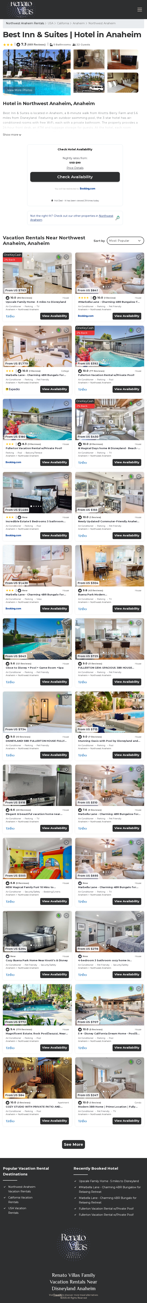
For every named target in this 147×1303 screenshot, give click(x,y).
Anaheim (79, 23)
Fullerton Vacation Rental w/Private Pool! (106, 375)
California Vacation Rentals (20, 1200)
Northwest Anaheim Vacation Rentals (21, 1189)
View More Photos (19, 90)
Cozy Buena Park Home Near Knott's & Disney (37, 960)
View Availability (54, 316)
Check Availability (75, 177)
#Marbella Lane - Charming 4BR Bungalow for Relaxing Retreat (110, 1190)
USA (50, 23)
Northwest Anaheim (102, 23)
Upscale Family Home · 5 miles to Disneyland (36, 301)
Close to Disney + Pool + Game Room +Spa (35, 667)
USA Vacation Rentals (17, 1211)
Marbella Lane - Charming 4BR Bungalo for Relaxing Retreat (107, 1200)
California (63, 23)
